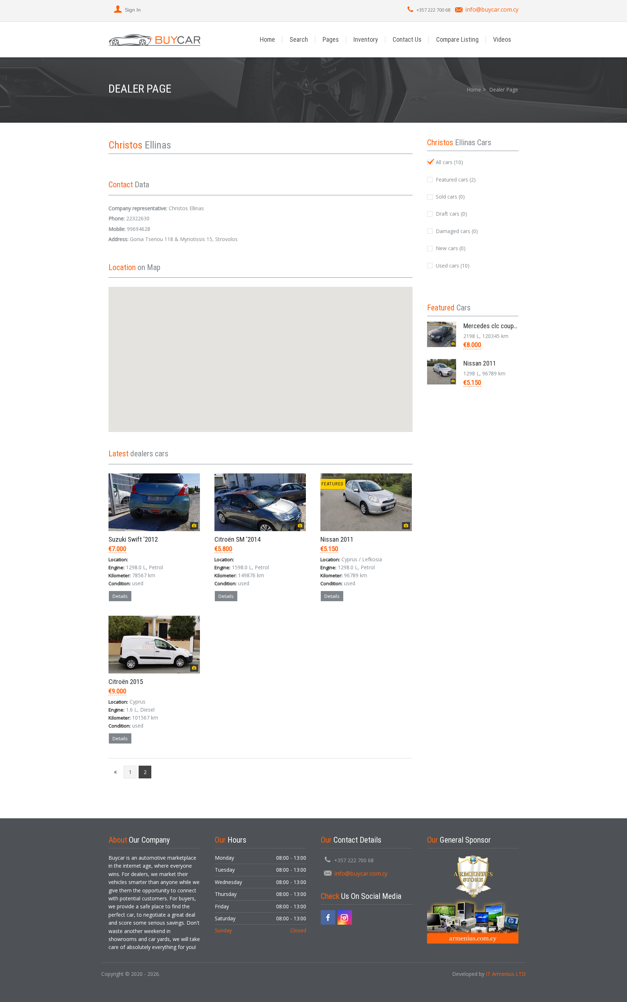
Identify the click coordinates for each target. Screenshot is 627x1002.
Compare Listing (457, 39)
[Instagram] (344, 917)
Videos (502, 39)
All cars (448, 162)
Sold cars (449, 196)
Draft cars (450, 213)
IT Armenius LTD (506, 973)
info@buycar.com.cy (492, 9)
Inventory (365, 39)
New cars (450, 248)
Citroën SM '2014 (237, 539)
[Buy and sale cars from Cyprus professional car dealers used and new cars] (154, 39)
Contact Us (407, 39)
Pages (331, 39)
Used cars (452, 265)
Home (267, 39)
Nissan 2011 (336, 539)
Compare (153, 612)
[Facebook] (328, 917)
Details (120, 596)
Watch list (186, 612)
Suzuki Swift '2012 (133, 539)
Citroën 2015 (125, 681)
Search (299, 39)
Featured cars (455, 179)
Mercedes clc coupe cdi (494, 326)
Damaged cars (456, 231)
